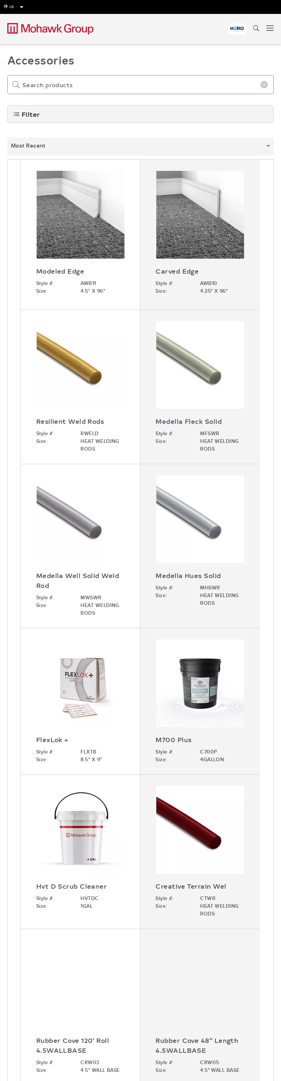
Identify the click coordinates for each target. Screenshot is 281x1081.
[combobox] (140, 146)
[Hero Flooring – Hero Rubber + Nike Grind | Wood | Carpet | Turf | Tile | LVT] (237, 28)
